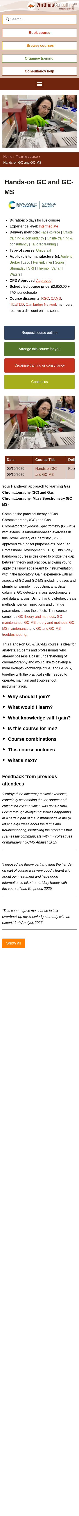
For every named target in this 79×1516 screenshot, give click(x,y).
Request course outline (39, 332)
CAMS (56, 298)
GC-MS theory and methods (45, 622)
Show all (13, 943)
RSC (45, 298)
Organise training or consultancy (39, 365)
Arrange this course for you (39, 349)
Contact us (39, 382)
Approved (43, 280)
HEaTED (17, 304)
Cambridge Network (41, 304)
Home (7, 156)
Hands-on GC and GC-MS (46, 471)
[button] (39, 84)
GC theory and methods (36, 616)
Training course (27, 156)
